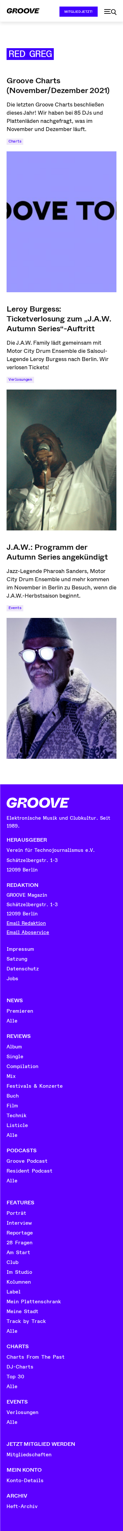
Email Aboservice (28, 932)
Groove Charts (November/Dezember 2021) (58, 85)
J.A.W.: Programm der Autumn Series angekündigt (57, 552)
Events (15, 607)
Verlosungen (20, 379)
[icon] (110, 12)
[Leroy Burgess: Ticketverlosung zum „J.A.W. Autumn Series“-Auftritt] (61, 460)
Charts (15, 141)
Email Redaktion (26, 923)
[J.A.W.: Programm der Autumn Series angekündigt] (61, 688)
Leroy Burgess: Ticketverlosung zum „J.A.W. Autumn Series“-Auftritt (59, 318)
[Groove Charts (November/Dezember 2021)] (61, 221)
